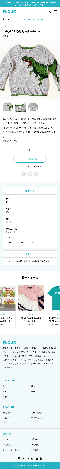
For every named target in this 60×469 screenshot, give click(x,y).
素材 (5, 391)
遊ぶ (5, 386)
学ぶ (33, 386)
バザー (5, 27)
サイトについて (9, 439)
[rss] (41, 458)
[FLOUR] (9, 11)
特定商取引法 (9, 444)
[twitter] (23, 459)
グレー (9, 212)
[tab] (30, 191)
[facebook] (27, 458)
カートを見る (37, 413)
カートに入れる (30, 159)
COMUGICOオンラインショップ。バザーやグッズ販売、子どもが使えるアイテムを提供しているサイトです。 (30, 4)
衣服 (32, 243)
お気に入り (8, 418)
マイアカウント (38, 418)
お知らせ (35, 439)
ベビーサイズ (21, 243)
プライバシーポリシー (12, 450)
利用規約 (35, 444)
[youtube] (32, 458)
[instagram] (19, 458)
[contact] (37, 458)
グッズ (34, 391)
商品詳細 (30, 191)
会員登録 (7, 413)
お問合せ (35, 450)
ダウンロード (9, 423)
